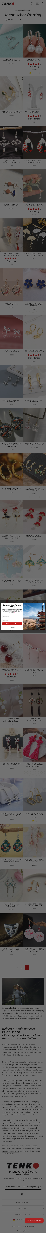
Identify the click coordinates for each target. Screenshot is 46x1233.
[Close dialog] (43, 604)
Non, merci (12, 627)
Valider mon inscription (12, 624)
